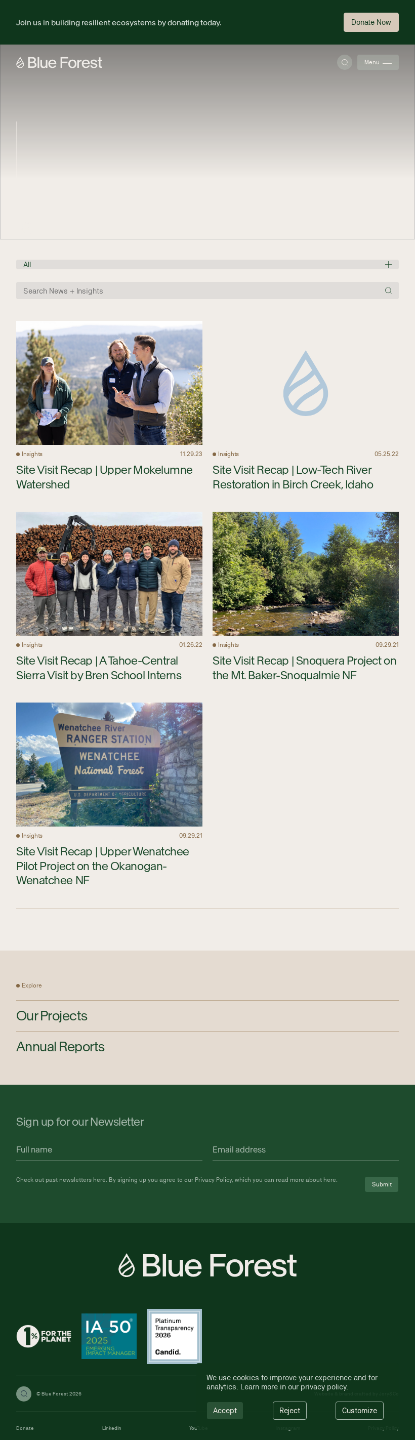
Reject (289, 1410)
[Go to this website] (43, 1337)
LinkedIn (111, 1428)
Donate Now (371, 22)
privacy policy (323, 1386)
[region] (297, 1396)
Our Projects (52, 1015)
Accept (225, 1410)
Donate (25, 1428)
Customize (359, 1410)
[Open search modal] (344, 62)
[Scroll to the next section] (27, 228)
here (99, 1179)
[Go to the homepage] (59, 62)
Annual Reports (60, 1046)
